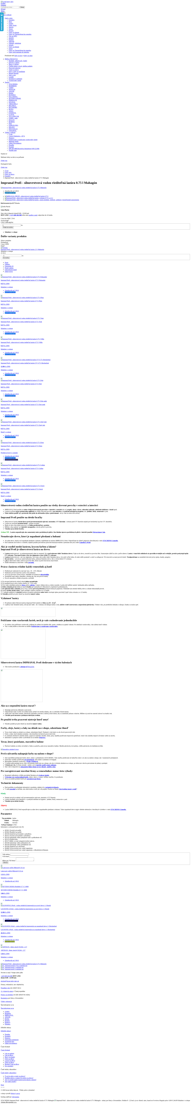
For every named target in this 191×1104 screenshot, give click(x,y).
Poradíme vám (5, 988)
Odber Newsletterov (15, 143)
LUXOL (11, 114)
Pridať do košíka (8, 227)
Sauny (11, 48)
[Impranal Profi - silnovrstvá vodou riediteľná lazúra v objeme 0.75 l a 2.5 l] (12, 967)
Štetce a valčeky (14, 64)
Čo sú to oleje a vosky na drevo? (15, 1076)
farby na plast (28, 55)
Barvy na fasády (10, 1057)
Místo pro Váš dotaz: (9, 860)
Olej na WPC (13, 36)
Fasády (11, 23)
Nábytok (11, 41)
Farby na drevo (9, 174)
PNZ (10, 123)
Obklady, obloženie (15, 43)
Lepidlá (11, 77)
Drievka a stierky (14, 62)
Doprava (11, 138)
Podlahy (11, 40)
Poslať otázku (9, 268)
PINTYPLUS (13, 129)
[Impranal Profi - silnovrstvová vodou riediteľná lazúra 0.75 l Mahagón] (23, 187)
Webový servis (15, 1093)
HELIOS (12, 127)
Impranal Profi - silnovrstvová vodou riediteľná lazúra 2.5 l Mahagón (22, 249)
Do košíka (6, 258)
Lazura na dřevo (10, 1060)
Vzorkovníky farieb (15, 80)
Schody (11, 45)
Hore (2, 1085)
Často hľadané (5, 1050)
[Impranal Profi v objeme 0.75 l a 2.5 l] (22, 701)
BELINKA (12, 105)
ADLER (11, 91)
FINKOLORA (13, 125)
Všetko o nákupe (6, 15)
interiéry (11, 38)
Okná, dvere (13, 25)
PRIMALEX (13, 100)
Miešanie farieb (13, 141)
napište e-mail (33, 215)
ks (22, 225)
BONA (11, 109)
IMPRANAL (9, 1015)
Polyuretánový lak (99, 532)
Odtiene (7, 264)
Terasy (11, 29)
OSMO (11, 88)
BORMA (12, 122)
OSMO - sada (13, 118)
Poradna (7, 1034)
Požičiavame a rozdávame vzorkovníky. (44, 626)
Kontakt (11, 147)
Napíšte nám (13, 150)
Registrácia (4, 998)
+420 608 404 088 (6, 976)
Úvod (6, 171)
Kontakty (8, 1036)
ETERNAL (12, 113)
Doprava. (42, 737)
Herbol (11, 93)
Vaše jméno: (6, 854)
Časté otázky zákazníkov (8, 1073)
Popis (6, 262)
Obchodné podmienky (12, 1040)
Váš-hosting (15, 1097)
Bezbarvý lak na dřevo (12, 1064)
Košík (3, 3)
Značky (7, 82)
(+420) (15, 215)
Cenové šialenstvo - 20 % (17, 136)
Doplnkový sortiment (15, 79)
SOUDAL (12, 102)
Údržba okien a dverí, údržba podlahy (21, 66)
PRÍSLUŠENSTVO (11, 59)
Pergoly (11, 31)
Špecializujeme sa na (7, 1008)
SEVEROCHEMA (15, 98)
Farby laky (8, 172)
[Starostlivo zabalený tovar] (10, 749)
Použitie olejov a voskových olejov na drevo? (19, 1078)
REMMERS (13, 86)
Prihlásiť (3, 5)
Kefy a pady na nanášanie (17, 71)
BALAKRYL (13, 96)
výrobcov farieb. (43, 775)
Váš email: (5, 856)
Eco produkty (9, 1066)
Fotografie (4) (9, 266)
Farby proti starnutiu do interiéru (19, 52)
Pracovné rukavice (14, 68)
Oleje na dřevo (9, 1059)
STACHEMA (13, 84)
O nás (10, 134)
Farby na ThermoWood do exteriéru (20, 34)
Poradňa (11, 145)
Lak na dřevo (9, 1055)
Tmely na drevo (14, 70)
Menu (2, 11)
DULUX (12, 120)
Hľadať (3, 9)
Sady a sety (12, 75)
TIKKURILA (13, 104)
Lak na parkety (9, 1053)
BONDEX (12, 95)
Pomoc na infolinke (7, 995)
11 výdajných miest (7, 991)
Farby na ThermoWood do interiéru (20, 50)
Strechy (11, 27)
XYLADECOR (14, 116)
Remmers (8, 1013)
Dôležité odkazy (6, 1031)
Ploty (10, 22)
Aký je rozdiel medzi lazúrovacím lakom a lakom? (20, 1080)
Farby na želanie (14, 32)
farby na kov (18, 55)
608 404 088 (24, 148)
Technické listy (9, 1041)
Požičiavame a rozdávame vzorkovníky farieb (23, 140)
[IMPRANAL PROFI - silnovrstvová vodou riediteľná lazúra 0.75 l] (14, 965)
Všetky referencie (6, 1001)
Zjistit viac (4, 160)
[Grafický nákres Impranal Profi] (28, 616)
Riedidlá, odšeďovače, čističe (18, 61)
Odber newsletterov (11, 1043)
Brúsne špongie (14, 73)
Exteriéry (12, 20)
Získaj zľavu (9, 271)
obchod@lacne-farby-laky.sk (10, 981)
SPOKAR (12, 89)
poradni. (31, 562)
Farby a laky (9, 18)
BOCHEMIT (13, 107)
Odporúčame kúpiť (11, 270)
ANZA (11, 111)
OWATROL (13, 131)
